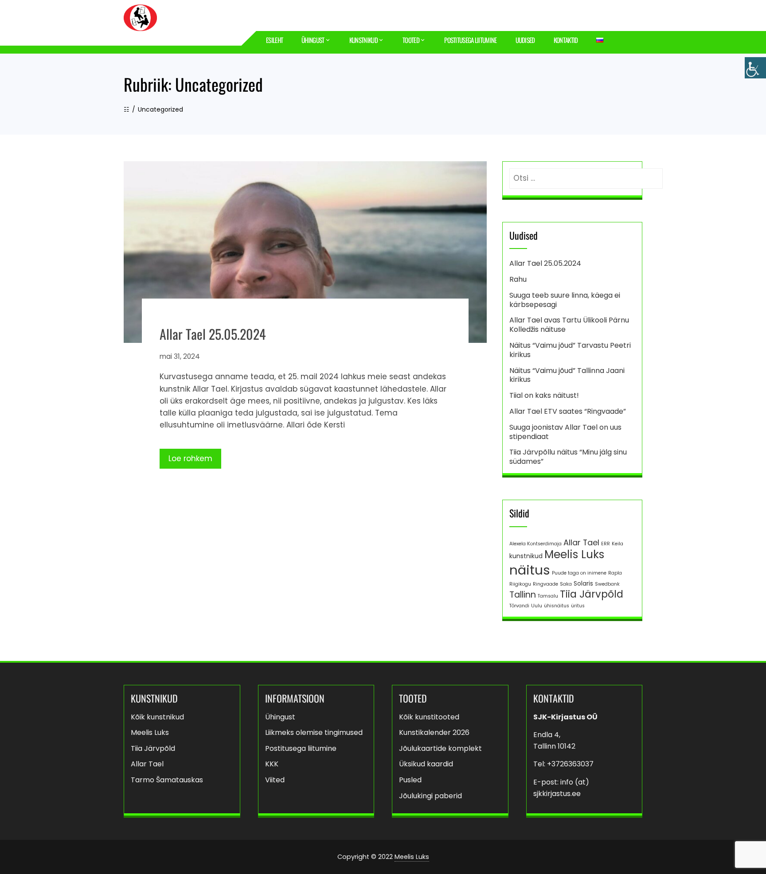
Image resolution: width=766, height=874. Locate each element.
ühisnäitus (556, 605)
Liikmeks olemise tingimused (314, 732)
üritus (578, 605)
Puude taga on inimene (579, 573)
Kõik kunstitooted (429, 717)
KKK (271, 764)
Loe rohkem (190, 458)
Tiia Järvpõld (591, 594)
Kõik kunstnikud (157, 717)
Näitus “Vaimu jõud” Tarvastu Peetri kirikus (570, 350)
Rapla (615, 573)
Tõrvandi (519, 605)
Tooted (411, 40)
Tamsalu (548, 596)
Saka (566, 584)
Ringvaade (545, 584)
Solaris (583, 583)
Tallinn (522, 595)
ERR (605, 543)
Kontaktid (566, 40)
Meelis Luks (574, 554)
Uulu (536, 605)
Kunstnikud (363, 40)
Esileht (274, 40)
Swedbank (607, 584)
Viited (275, 780)
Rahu (518, 279)
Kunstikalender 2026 (434, 732)
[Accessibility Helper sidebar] (755, 67)
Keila (617, 543)
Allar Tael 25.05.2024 (213, 334)
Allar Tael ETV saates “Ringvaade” (567, 411)
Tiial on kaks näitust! (544, 395)
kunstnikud (526, 556)
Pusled (410, 780)
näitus (529, 570)
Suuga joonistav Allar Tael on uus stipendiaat (565, 432)
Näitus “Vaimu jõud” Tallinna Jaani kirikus (567, 375)
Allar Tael (581, 542)
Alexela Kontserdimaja (535, 543)
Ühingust (312, 40)
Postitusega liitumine (470, 40)
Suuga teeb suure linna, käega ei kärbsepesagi (564, 300)
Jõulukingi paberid (430, 796)
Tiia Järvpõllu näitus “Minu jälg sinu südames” (568, 456)
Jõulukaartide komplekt (440, 748)
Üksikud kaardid (426, 764)
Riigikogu (520, 584)
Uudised (525, 40)
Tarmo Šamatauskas (167, 780)
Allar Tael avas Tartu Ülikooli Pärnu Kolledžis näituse (569, 324)
